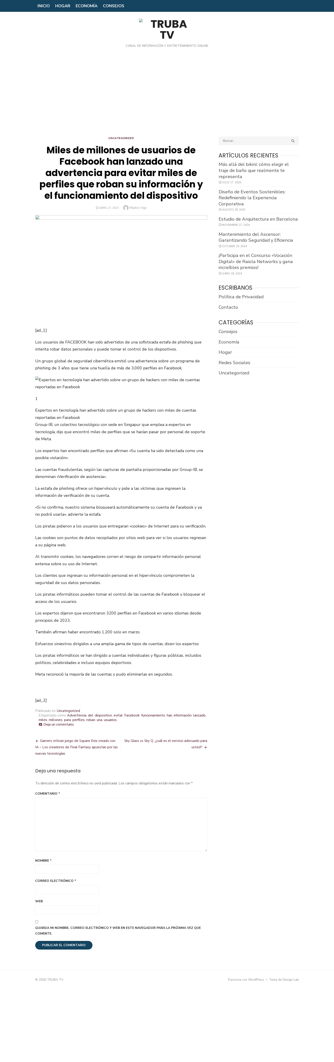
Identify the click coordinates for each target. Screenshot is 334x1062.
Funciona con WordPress (246, 979)
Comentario (47, 793)
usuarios (110, 719)
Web (39, 901)
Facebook (132, 715)
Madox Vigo (138, 208)
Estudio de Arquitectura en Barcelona (258, 219)
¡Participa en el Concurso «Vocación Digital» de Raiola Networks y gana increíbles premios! (256, 261)
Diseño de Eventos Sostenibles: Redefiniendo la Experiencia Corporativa (252, 198)
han (169, 715)
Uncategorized (121, 138)
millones (55, 719)
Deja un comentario (58, 724)
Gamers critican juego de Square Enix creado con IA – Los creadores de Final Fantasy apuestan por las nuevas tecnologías (76, 747)
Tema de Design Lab (284, 979)
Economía (86, 6)
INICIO (43, 6)
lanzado (199, 715)
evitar (118, 715)
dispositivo (103, 715)
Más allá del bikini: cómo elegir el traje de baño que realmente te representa (254, 170)
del (90, 715)
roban (90, 719)
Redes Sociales (234, 362)
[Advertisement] (167, 95)
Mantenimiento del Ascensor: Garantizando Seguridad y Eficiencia (256, 237)
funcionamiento (153, 715)
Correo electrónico (55, 881)
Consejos (113, 6)
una (99, 719)
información (183, 715)
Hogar (62, 6)
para (67, 719)
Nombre (43, 860)
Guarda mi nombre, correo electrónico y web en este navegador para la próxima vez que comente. (118, 931)
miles (43, 719)
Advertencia (76, 715)
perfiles (78, 719)
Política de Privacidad (241, 296)
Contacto (228, 307)
